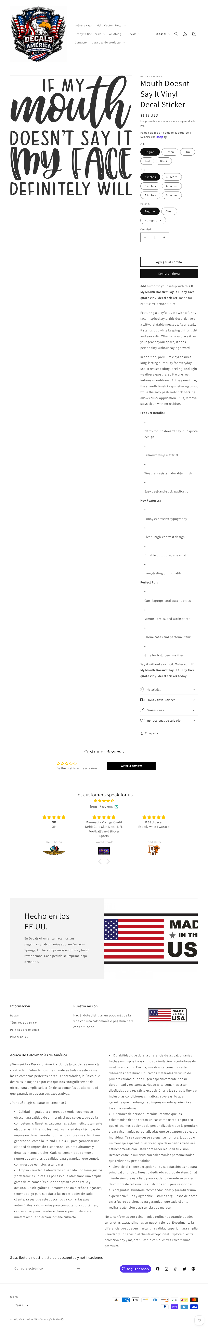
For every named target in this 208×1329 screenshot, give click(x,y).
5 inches (150, 186)
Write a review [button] (131, 766)
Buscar (14, 1015)
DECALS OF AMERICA (29, 1319)
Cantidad (145, 229)
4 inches (172, 177)
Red (147, 161)
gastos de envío (153, 121)
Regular (150, 211)
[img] (104, 801)
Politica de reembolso (24, 1029)
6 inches (172, 186)
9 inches (172, 195)
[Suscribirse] (78, 1268)
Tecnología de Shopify (52, 1319)
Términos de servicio (23, 1022)
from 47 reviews (101, 806)
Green (170, 152)
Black (164, 161)
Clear (169, 211)
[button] (111, 25)
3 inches (150, 177)
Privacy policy (19, 1037)
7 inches (150, 195)
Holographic (153, 220)
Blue (187, 152)
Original (150, 152)
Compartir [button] (151, 733)
